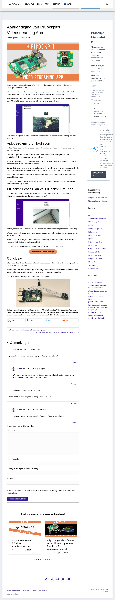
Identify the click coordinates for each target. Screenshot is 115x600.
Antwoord (74, 362)
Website (10, 478)
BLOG (39, 4)
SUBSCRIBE (98, 174)
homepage (25, 315)
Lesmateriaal (93, 269)
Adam (19, 368)
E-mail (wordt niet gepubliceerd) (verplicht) (22, 469)
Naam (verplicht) (13, 459)
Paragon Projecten (95, 229)
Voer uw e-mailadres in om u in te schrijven (98, 78)
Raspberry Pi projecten (96, 255)
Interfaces (91, 225)
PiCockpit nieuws (94, 235)
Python (90, 238)
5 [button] (43, 559)
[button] (16, 320)
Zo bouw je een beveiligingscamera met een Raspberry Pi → (57, 332)
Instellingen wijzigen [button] (13, 594)
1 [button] (34, 559)
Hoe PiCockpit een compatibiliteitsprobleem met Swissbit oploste (97, 285)
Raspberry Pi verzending (97, 248)
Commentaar (12, 430)
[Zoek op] (106, 4)
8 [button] (49, 559)
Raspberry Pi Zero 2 (95, 259)
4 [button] (40, 559)
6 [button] (45, 559)
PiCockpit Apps (93, 232)
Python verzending (95, 242)
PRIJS (47, 4)
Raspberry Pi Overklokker (97, 198)
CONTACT (56, 4)
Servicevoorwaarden (13, 590)
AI (89, 215)
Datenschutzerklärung (40, 590)
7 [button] (47, 559)
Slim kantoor (92, 265)
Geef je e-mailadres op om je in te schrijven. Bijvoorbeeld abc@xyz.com (98, 93)
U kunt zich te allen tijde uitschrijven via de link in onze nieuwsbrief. (98, 124)
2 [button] (36, 559)
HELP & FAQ (29, 4)
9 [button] (52, 559)
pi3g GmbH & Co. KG (101, 590)
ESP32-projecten (94, 222)
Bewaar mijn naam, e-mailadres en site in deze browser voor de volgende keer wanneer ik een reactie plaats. (41, 492)
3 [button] (38, 559)
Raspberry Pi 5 (93, 245)
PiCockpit (105, 592)
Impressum (26, 590)
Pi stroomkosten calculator (98, 201)
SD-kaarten (92, 262)
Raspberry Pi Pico (95, 252)
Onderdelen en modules (97, 219)
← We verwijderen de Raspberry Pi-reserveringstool (26, 330)
